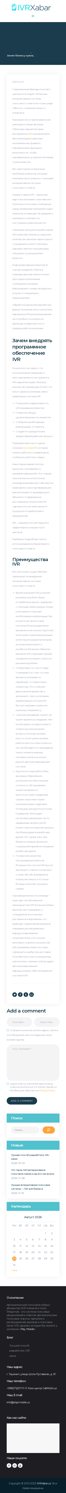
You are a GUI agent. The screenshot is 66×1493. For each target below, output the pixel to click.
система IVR (30, 447)
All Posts (22, 52)
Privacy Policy (47, 1090)
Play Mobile (27, 1329)
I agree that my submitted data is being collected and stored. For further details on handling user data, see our (33, 1087)
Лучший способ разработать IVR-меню (30, 1157)
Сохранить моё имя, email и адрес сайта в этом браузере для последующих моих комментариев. (32, 1035)
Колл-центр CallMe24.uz (42, 1388)
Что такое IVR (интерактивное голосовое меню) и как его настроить (32, 1172)
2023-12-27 (18, 81)
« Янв (14, 1270)
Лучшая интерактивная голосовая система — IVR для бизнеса (30, 1187)
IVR (30, 133)
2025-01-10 (18, 1163)
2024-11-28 (17, 1178)
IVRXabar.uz (44, 1483)
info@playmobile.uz (18, 1402)
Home (10, 52)
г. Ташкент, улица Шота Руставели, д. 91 (31, 1374)
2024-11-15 (17, 1193)
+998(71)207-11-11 (17, 1388)
